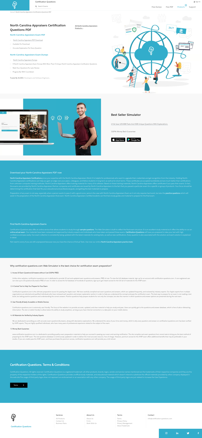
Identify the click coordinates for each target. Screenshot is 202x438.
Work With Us (92, 423)
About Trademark (123, 426)
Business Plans (61, 423)
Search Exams (43, 6)
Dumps (25, 60)
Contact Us (60, 421)
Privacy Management (124, 423)
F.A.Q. (89, 421)
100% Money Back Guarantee (123, 131)
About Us (90, 419)
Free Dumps (157, 7)
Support (192, 7)
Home (12, 12)
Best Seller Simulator (126, 115)
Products (181, 7)
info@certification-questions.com (160, 419)
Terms (16, 385)
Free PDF (169, 7)
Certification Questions (45, 2)
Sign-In (197, 2)
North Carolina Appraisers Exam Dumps (29, 54)
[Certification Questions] (15, 10)
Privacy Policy (122, 421)
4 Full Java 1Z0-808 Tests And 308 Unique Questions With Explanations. (139, 124)
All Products (60, 419)
